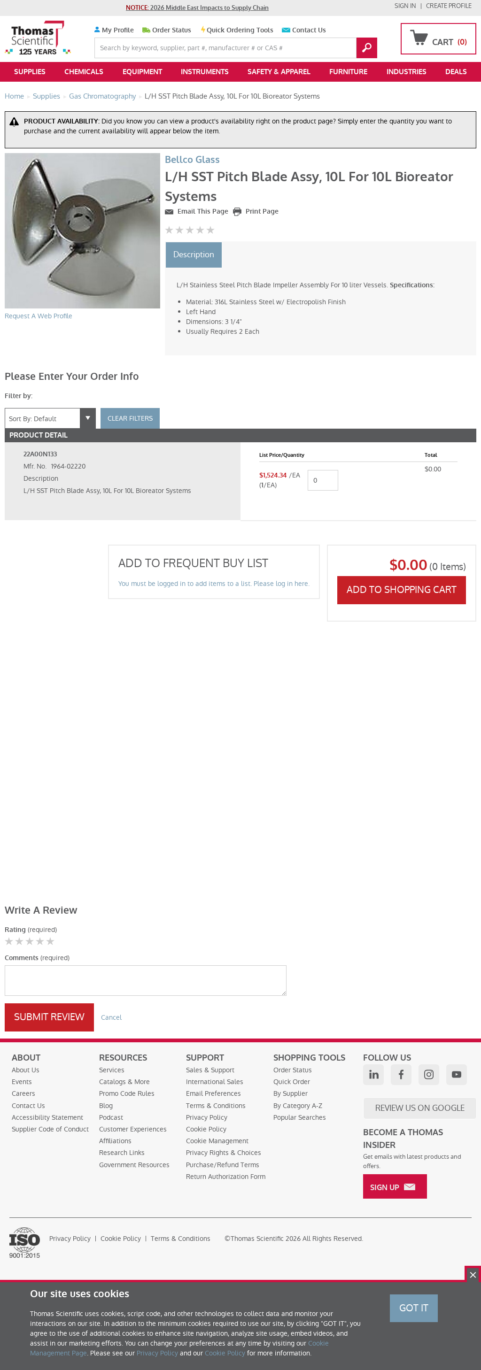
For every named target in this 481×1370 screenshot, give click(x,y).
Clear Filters (130, 418)
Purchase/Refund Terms (222, 1165)
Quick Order (291, 1081)
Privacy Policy (206, 1117)
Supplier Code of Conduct (50, 1129)
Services (111, 1070)
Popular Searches (299, 1117)
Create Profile (449, 5)
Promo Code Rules (127, 1093)
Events (22, 1081)
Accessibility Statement (47, 1117)
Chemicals (83, 72)
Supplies (30, 72)
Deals (456, 72)
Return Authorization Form (225, 1176)
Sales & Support (210, 1070)
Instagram (429, 1074)
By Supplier (290, 1093)
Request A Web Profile (38, 316)
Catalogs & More (124, 1081)
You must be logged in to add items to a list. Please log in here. (214, 583)
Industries (407, 72)
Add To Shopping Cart (402, 589)
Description (193, 254)
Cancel (111, 1017)
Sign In (405, 5)
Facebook (401, 1074)
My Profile (117, 30)
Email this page (202, 211)
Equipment (142, 72)
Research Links (122, 1152)
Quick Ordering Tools (240, 30)
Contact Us (309, 30)
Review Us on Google (420, 1108)
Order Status (171, 30)
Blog (106, 1105)
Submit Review (49, 1017)
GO (367, 48)
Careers (23, 1093)
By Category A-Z (297, 1105)
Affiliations (115, 1141)
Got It (413, 1308)
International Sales (214, 1081)
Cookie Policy (206, 1129)
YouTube (456, 1074)
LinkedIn (373, 1074)
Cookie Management (217, 1141)
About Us (25, 1070)
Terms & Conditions (216, 1105)
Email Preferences (213, 1093)
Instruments (205, 72)
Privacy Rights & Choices (223, 1152)
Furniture (348, 72)
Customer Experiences (133, 1129)
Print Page (261, 211)
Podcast (111, 1117)
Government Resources (134, 1165)
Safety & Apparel (279, 72)
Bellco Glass (192, 160)
